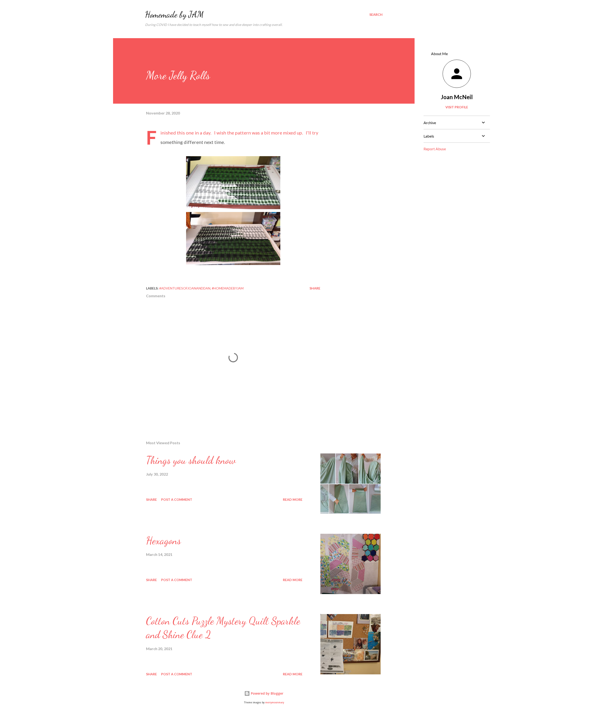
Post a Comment (176, 499)
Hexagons (163, 540)
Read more (292, 499)
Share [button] (315, 288)
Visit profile (456, 107)
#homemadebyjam (228, 288)
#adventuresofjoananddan (184, 288)
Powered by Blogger (266, 693)
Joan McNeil (457, 97)
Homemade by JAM (174, 14)
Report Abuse (435, 149)
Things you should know (191, 460)
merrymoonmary (274, 702)
